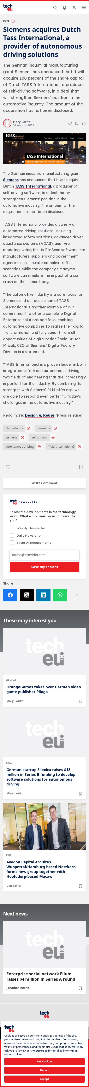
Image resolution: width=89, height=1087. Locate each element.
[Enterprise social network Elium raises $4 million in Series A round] (44, 944)
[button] (44, 148)
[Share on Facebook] (11, 595)
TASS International (33, 186)
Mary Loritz (14, 701)
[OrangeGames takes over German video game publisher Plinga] (44, 651)
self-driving (40, 437)
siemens (11, 437)
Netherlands (14, 428)
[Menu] (84, 8)
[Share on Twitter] (28, 595)
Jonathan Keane (17, 988)
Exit (6, 21)
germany (43, 428)
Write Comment (44, 483)
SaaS (9, 762)
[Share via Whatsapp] (61, 595)
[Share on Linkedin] (44, 595)
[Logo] (10, 7)
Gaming (11, 680)
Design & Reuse (39, 415)
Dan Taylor (14, 886)
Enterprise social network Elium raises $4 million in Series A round (40, 976)
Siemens (11, 179)
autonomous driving (20, 446)
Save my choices (44, 567)
